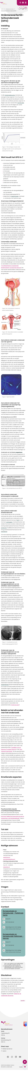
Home (2, 9)
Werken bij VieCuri (7, 1048)
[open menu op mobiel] (25, 2)
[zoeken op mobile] (20, 2)
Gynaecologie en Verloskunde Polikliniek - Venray (13, 936)
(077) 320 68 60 (10, 922)
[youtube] (20, 1057)
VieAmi (4, 1051)
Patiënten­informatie (10, 9)
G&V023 (22, 1000)
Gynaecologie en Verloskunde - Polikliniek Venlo (13, 913)
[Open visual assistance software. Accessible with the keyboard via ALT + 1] (19, 7)
